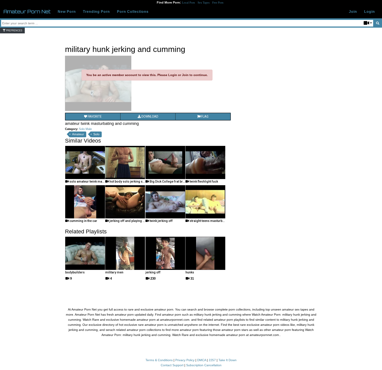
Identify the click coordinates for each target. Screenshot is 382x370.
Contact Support (172, 365)
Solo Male (85, 129)
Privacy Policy (185, 360)
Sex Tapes (204, 2)
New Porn (67, 11)
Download (149, 116)
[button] (369, 11)
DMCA (201, 360)
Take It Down (227, 360)
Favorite (94, 116)
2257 (212, 360)
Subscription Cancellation (204, 365)
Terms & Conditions (159, 360)
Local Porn (188, 2)
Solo (96, 134)
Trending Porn (96, 11)
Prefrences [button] (13, 30)
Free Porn (217, 2)
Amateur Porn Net (27, 11)
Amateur (78, 134)
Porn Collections (133, 11)
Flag (204, 116)
